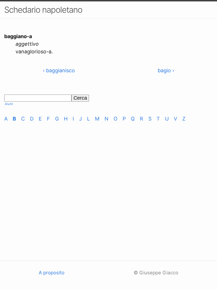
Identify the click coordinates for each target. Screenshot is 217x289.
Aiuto (9, 104)
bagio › (166, 70)
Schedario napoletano (43, 10)
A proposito (51, 272)
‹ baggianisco (59, 70)
